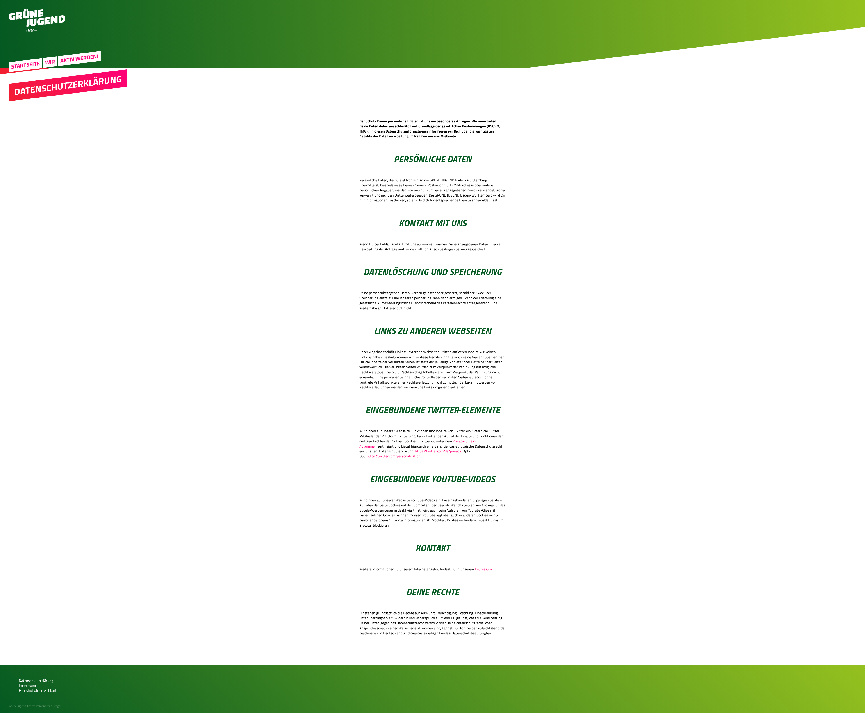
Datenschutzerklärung (36, 680)
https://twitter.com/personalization (393, 456)
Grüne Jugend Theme (22, 706)
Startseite (25, 65)
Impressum (483, 569)
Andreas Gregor (51, 706)
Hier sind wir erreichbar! (37, 690)
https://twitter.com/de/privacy (438, 451)
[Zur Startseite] (37, 25)
